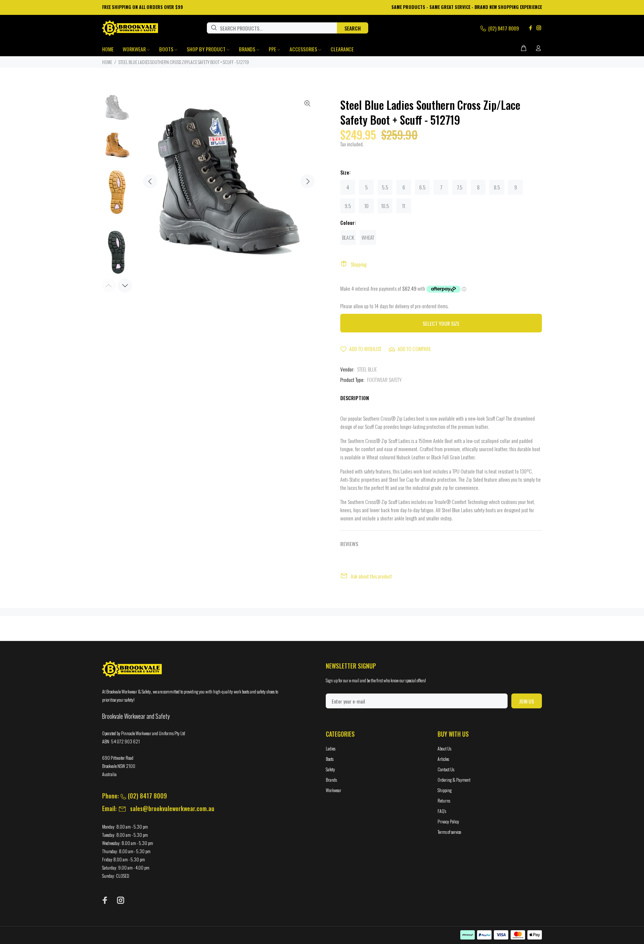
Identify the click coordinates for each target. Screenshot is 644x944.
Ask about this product (371, 576)
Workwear (333, 790)
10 (366, 206)
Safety (330, 769)
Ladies (330, 748)
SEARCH (352, 28)
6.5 (422, 187)
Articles (443, 759)
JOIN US (526, 701)
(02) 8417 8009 (503, 28)
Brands (331, 779)
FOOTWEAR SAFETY (384, 379)
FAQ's (442, 811)
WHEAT (368, 237)
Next (307, 181)
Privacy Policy (448, 821)
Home (107, 62)
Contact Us (446, 769)
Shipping (358, 264)
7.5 (460, 187)
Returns (444, 800)
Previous (150, 181)
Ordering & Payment (454, 779)
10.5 (385, 206)
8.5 (497, 187)
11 (403, 206)
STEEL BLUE (367, 369)
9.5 (348, 206)
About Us (444, 748)
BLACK (348, 237)
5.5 (385, 187)
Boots (330, 759)
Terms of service (449, 832)
